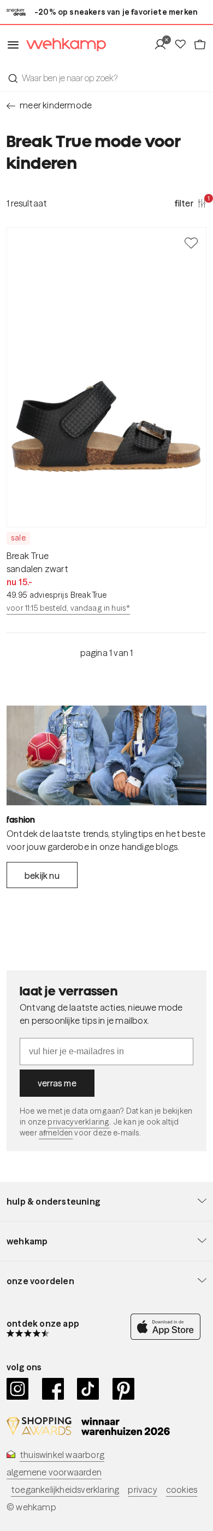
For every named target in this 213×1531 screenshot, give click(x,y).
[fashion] (106, 755)
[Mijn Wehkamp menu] (163, 44)
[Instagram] (18, 1389)
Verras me (57, 1083)
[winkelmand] (199, 44)
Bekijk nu (42, 875)
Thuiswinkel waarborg (62, 1454)
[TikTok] (88, 1389)
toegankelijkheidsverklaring (65, 1489)
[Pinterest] (124, 1389)
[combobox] (106, 77)
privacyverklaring (78, 1122)
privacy (142, 1489)
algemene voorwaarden (54, 1472)
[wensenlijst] (183, 44)
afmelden (56, 1133)
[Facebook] (53, 1389)
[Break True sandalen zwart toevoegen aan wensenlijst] (191, 242)
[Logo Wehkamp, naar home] (63, 45)
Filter (190, 203)
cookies (181, 1489)
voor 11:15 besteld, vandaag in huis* (68, 608)
